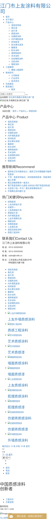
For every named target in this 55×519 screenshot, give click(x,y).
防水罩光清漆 (17, 44)
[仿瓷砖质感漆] (15, 422)
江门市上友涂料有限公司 (25, 8)
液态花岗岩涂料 (15, 229)
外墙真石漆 (19, 97)
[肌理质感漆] (14, 400)
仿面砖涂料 (16, 36)
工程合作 (10, 499)
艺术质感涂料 (18, 341)
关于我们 (10, 19)
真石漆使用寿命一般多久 (18, 182)
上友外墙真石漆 (15, 218)
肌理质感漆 (16, 406)
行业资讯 (15, 78)
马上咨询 (4, 517)
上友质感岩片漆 (15, 210)
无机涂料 (15, 61)
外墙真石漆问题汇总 (17, 191)
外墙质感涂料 (18, 440)
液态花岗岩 (16, 25)
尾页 (11, 454)
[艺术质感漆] (14, 345)
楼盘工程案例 (17, 69)
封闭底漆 (15, 41)
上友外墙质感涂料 (21, 319)
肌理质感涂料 (18, 396)
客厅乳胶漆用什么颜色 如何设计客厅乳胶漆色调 (29, 185)
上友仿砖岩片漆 (15, 204)
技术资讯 (15, 80)
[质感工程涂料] (15, 323)
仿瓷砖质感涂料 (19, 418)
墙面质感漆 (16, 374)
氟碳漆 (14, 47)
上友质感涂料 (18, 385)
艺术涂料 (15, 55)
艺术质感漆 (16, 352)
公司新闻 (15, 75)
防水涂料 (15, 50)
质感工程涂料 (14, 232)
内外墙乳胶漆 (17, 39)
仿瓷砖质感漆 (18, 429)
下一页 (5, 454)
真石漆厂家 (29, 97)
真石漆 (14, 27)
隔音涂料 (15, 64)
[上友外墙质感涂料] (17, 312)
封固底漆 (12, 201)
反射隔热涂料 (17, 58)
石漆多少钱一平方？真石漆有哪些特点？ (25, 188)
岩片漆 (14, 30)
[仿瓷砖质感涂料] (16, 411)
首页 (8, 16)
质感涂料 (15, 33)
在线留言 (10, 83)
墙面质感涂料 (18, 362)
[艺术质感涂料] (15, 334)
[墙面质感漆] (14, 367)
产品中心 (10, 22)
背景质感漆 (13, 223)
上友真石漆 (13, 226)
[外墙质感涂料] (15, 433)
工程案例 (10, 67)
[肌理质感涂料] (15, 389)
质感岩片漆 (13, 212)
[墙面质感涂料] (15, 356)
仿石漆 (11, 97)
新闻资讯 (10, 72)
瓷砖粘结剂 (16, 53)
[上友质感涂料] (15, 378)
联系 (13, 89)
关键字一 (12, 207)
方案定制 (10, 502)
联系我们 (10, 86)
